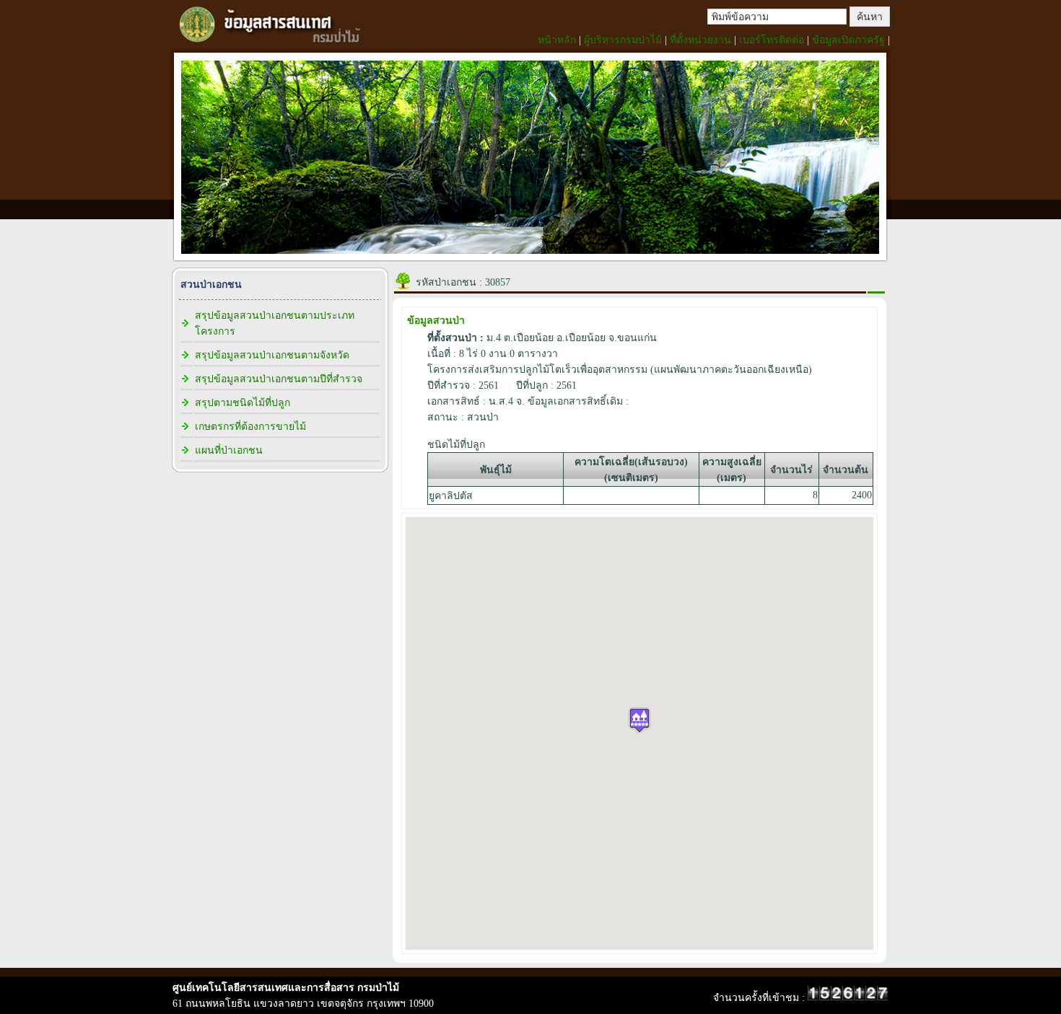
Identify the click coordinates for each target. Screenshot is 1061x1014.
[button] (639, 720)
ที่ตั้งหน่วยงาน (700, 40)
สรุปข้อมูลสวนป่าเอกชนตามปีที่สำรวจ (278, 379)
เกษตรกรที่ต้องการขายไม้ (250, 426)
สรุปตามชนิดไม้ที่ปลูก (242, 402)
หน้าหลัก (557, 40)
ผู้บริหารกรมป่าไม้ (623, 40)
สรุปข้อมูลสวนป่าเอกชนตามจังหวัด (272, 355)
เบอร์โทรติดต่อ (771, 40)
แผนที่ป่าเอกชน (229, 450)
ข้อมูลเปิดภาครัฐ (848, 40)
